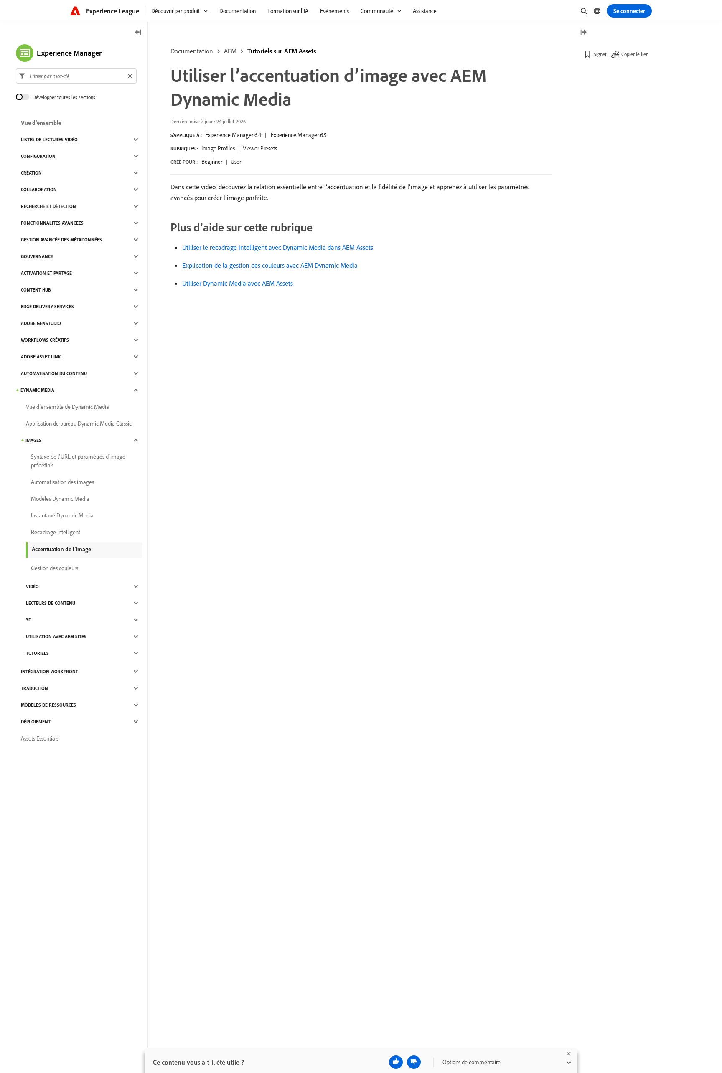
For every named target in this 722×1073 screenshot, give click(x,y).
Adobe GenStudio (41, 323)
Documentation (191, 51)
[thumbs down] (414, 1062)
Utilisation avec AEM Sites (56, 636)
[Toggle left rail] (138, 33)
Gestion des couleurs (54, 568)
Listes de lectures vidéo (49, 139)
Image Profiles (218, 148)
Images (33, 440)
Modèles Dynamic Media (60, 498)
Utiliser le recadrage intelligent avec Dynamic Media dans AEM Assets (277, 247)
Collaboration (39, 190)
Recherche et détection (48, 206)
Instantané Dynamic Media (62, 515)
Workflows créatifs (45, 340)
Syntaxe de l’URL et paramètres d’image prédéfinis (78, 461)
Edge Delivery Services (47, 306)
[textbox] (76, 76)
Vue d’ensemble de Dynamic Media (67, 407)
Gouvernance (37, 256)
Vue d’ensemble (41, 123)
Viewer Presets (260, 148)
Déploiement (36, 722)
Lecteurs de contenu (50, 603)
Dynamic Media (37, 390)
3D (28, 620)
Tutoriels (37, 653)
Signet (600, 54)
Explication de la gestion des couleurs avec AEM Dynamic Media (270, 265)
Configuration (38, 156)
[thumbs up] (396, 1062)
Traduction (34, 688)
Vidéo (32, 586)
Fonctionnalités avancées (52, 223)
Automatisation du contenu (54, 373)
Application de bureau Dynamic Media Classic (79, 423)
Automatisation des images (62, 482)
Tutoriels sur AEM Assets (281, 51)
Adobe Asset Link (41, 357)
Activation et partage (46, 273)
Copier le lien (634, 54)
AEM (230, 51)
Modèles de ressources (48, 705)
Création (31, 173)
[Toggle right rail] (583, 33)
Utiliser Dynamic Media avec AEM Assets (237, 283)
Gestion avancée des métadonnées (61, 240)
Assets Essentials (39, 738)
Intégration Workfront (49, 672)
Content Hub (36, 290)
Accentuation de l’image (61, 549)
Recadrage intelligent (55, 532)
